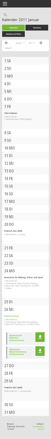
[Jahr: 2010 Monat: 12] (6, 43)
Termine (37, 27)
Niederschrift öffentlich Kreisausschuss (16, 337)
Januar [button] (19, 43)
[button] (40, 337)
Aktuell (8, 48)
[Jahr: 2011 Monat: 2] (41, 43)
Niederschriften (13, 34)
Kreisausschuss (11, 316)
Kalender (13, 27)
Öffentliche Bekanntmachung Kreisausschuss (17, 351)
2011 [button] (31, 43)
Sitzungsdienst (38, 427)
